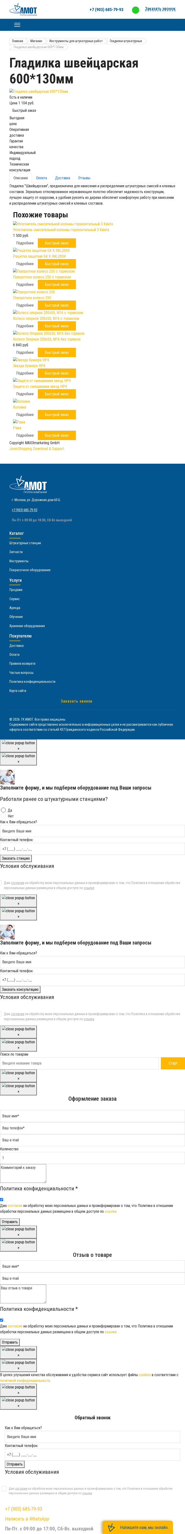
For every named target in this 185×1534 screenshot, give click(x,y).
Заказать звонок (76, 701)
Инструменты (18, 561)
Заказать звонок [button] (160, 8)
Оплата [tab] (41, 178)
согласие (17, 883)
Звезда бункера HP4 (29, 365)
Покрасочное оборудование (30, 570)
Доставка (16, 646)
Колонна (19, 407)
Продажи (15, 590)
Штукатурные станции (25, 543)
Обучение (16, 617)
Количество (9, 1149)
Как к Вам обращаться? (18, 822)
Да (10, 810)
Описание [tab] (20, 178)
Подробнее (25, 243)
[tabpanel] (92, 194)
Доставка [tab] (62, 178)
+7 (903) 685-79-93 (106, 9)
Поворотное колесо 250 (32, 297)
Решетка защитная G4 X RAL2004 (39, 256)
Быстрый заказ (24, 110)
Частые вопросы (21, 673)
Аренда (14, 608)
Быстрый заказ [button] (57, 243)
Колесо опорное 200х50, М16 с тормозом (46, 318)
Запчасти (16, 552)
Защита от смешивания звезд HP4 (40, 386)
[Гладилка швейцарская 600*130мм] (92, 91)
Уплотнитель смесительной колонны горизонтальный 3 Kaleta (61, 230)
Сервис (14, 599)
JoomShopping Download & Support (36, 448)
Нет (11, 816)
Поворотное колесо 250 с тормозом (42, 277)
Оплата (14, 654)
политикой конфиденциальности (25, 1380)
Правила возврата (22, 663)
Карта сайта (17, 691)
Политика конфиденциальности (32, 681)
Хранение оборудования (27, 626)
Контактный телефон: (16, 839)
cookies (145, 1375)
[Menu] (17, 25)
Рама (17, 428)
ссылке (89, 888)
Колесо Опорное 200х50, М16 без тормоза (46, 339)
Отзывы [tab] (84, 178)
